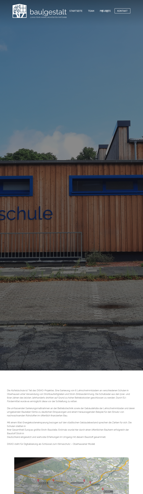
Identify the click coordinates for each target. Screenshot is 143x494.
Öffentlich (50, 213)
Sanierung (67, 213)
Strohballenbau (89, 213)
